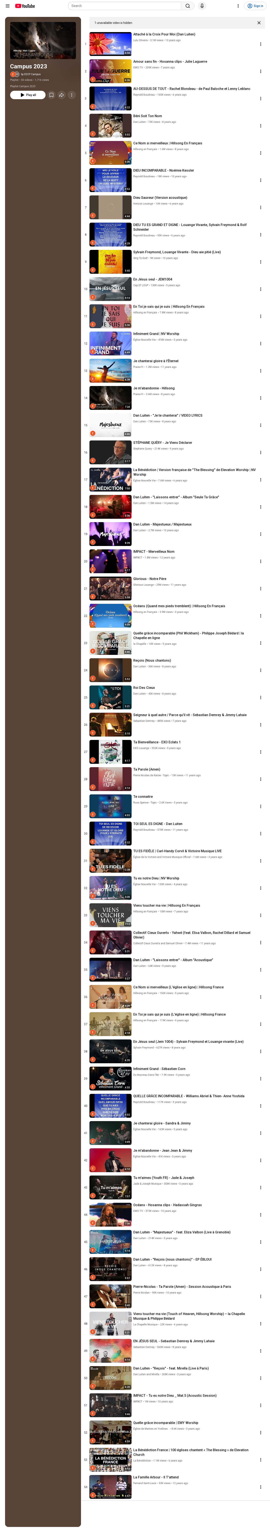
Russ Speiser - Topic (145, 802)
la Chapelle (139, 643)
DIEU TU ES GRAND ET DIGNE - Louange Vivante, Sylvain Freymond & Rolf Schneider (190, 227)
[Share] (61, 95)
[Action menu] (260, 44)
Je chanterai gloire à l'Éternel (155, 361)
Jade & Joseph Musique (147, 1183)
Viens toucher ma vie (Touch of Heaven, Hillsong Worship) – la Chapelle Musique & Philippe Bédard (189, 1316)
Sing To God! (140, 258)
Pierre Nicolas (141, 1292)
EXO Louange (141, 748)
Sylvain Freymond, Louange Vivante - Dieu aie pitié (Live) (177, 252)
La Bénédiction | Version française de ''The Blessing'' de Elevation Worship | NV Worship (194, 472)
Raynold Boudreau (144, 94)
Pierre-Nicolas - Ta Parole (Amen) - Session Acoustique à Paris (182, 1287)
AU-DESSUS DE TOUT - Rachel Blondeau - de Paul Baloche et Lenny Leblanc (191, 89)
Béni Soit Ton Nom (147, 116)
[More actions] (72, 95)
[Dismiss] (259, 23)
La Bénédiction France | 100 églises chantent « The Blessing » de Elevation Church (190, 1452)
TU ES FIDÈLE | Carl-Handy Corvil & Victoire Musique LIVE (177, 851)
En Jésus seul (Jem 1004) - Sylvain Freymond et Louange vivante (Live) (188, 1042)
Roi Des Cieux (144, 688)
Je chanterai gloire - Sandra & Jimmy (162, 1123)
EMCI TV (138, 67)
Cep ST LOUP (140, 285)
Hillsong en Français (145, 149)
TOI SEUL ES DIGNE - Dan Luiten (157, 824)
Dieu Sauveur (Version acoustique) (160, 198)
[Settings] (238, 5)
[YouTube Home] (25, 6)
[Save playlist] (51, 95)
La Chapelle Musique (145, 1324)
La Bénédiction (142, 1460)
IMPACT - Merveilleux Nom (153, 552)
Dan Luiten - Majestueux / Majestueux (162, 524)
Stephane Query (142, 448)
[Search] (187, 6)
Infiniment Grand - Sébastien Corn (159, 1069)
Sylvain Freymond (143, 1047)
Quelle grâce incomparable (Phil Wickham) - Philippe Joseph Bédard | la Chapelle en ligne (188, 635)
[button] (43, 40)
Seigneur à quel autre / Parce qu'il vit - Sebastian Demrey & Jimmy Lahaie (190, 715)
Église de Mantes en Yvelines (151, 1428)
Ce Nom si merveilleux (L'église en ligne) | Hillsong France (178, 987)
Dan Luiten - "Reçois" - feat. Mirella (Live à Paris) (171, 1368)
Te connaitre (143, 797)
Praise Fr (138, 367)
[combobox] (126, 5)
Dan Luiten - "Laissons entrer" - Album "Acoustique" (173, 960)
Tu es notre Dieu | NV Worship (156, 878)
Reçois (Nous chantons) (152, 660)
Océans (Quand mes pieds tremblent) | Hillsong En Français (179, 606)
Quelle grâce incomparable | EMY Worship (165, 1423)
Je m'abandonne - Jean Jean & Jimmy (162, 1151)
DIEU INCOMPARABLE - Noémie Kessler (163, 170)
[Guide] (7, 5)
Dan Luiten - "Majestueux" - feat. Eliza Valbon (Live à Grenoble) (182, 1232)
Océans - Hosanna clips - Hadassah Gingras (167, 1205)
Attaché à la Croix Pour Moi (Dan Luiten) (164, 34)
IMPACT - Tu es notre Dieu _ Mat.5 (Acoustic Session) (175, 1396)
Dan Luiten (139, 122)
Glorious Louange (143, 584)
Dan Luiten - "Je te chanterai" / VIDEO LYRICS (167, 415)
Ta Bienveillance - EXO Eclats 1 (157, 742)
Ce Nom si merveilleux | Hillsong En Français (167, 143)
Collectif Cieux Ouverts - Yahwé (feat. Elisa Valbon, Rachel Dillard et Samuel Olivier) (191, 935)
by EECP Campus (31, 74)
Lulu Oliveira (140, 40)
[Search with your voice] (202, 6)
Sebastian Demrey (144, 720)
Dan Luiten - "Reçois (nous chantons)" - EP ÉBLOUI (172, 1259)
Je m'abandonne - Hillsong (154, 388)
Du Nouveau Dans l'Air (146, 1074)
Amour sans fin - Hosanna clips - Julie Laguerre (170, 62)
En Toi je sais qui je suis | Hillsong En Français (169, 307)
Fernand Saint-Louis (144, 1483)
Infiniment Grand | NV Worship (156, 334)
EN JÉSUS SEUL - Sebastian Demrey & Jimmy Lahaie (174, 1341)
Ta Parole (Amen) (146, 769)
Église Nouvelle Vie (144, 339)
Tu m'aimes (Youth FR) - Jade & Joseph (163, 1178)
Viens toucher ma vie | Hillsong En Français (166, 905)
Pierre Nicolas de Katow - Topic (151, 775)
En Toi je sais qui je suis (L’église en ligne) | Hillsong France (179, 1014)
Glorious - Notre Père (149, 579)
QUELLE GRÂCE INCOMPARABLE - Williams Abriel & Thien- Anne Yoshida (188, 1096)
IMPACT (137, 557)
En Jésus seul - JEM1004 (152, 279)
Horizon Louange (143, 203)
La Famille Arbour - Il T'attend (156, 1477)
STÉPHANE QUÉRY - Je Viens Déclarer (162, 443)
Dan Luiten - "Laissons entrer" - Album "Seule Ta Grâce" (176, 497)
